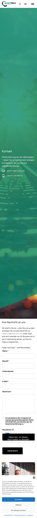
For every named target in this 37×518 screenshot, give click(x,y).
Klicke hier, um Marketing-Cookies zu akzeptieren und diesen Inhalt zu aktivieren (18, 438)
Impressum (30, 515)
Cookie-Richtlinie (8, 515)
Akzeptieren (18, 499)
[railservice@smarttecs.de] (3, 170)
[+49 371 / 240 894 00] (3, 175)
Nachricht (7, 392)
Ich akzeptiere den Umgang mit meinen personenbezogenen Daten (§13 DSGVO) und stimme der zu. (19, 421)
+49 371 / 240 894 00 (14, 176)
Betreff (5, 361)
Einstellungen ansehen (18, 510)
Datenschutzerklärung (20, 515)
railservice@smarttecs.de (16, 171)
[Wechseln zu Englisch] (25, 4)
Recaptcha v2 (8, 430)
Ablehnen (18, 505)
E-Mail (5, 381)
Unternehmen (8, 371)
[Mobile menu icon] (32, 4)
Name (5, 351)
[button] (34, 478)
